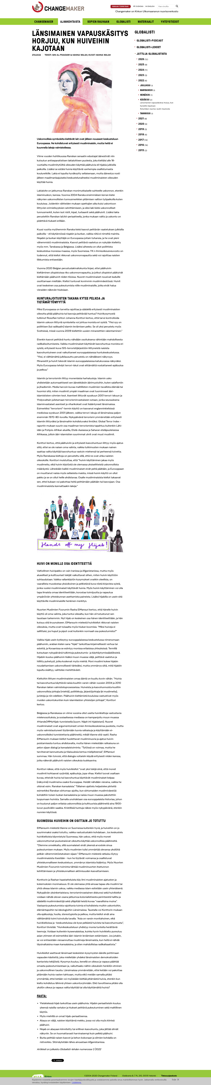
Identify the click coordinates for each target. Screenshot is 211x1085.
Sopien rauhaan (98, 22)
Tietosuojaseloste (169, 1076)
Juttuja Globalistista (152, 54)
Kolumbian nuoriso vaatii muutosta (155, 109)
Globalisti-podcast (150, 40)
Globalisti (123, 22)
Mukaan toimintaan (120, 6)
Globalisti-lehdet (149, 47)
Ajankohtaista (70, 22)
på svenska (138, 6)
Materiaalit (146, 22)
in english (149, 6)
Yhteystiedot (170, 22)
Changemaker (43, 22)
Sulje (174, 1079)
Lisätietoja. (77, 1082)
